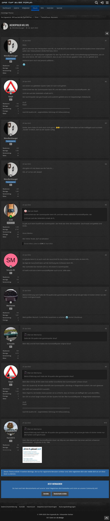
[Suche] (96, 3)
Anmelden (46, 494)
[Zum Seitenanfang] (106, 518)
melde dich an (93, 472)
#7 (106, 290)
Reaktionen (6, 66)
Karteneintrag (7, 70)
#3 (106, 123)
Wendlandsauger (18, 28)
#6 (106, 255)
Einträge (5, 111)
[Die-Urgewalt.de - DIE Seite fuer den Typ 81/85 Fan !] (17, 3)
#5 (106, 205)
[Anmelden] (102, 2)
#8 (106, 329)
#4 (106, 164)
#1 (106, 41)
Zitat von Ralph (32, 211)
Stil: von (55, 518)
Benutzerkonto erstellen (60, 494)
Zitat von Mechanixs (34, 335)
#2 (106, 81)
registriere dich (78, 472)
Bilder (4, 73)
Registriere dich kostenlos (60, 488)
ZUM (41, 244)
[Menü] (107, 3)
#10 (105, 423)
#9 (106, 367)
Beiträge (5, 68)
